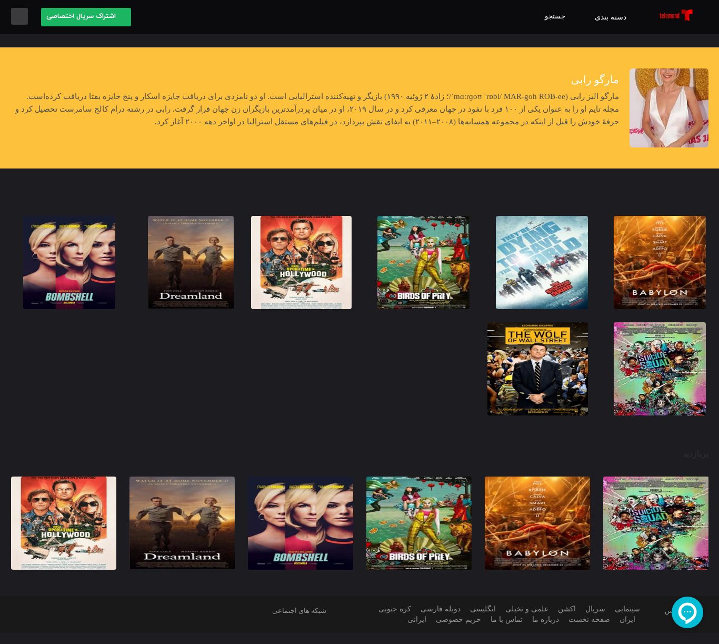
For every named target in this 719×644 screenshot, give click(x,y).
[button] (86, 17)
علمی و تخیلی (526, 609)
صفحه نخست (589, 619)
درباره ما (545, 619)
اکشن (567, 609)
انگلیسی (483, 609)
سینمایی (627, 609)
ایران (627, 619)
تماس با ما (507, 619)
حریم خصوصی (458, 619)
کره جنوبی (394, 609)
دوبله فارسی (441, 609)
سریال (595, 609)
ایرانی (416, 619)
